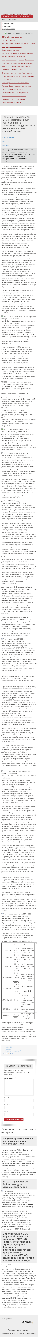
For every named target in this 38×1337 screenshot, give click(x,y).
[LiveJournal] (12, 1053)
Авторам (5, 14)
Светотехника (27, 73)
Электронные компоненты (11, 102)
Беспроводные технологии (12, 47)
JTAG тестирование (9, 40)
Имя (6, 1098)
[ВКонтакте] (4, 1053)
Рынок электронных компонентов (21, 86)
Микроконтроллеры (9, 66)
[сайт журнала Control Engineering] (6, 1326)
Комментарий (10, 1078)
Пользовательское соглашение (19, 1330)
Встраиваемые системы (10, 50)
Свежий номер (9, 23)
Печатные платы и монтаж (24, 76)
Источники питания (9, 63)
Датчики (23, 53)
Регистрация (12, 19)
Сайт (6, 1112)
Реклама (28, 14)
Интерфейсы (29, 60)
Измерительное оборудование (13, 60)
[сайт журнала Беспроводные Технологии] (27, 1322)
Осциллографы (7, 76)
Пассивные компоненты (26, 63)
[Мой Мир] (10, 1053)
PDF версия (6, 146)
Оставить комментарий (13, 1051)
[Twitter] (6, 1053)
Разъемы (5, 86)
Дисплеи (30, 53)
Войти (4, 19)
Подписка (7, 26)
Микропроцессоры (24, 66)
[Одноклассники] (8, 1053)
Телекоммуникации (9, 99)
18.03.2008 (8, 1047)
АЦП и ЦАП (31, 43)
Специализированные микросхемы (15, 93)
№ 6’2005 (5, 141)
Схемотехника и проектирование (14, 96)
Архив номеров (9, 29)
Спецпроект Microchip (9, 17)
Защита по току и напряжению (13, 57)
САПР (4, 89)
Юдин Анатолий (8, 137)
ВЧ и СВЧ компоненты (10, 53)
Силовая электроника (15, 89)
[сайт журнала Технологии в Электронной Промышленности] (31, 1318)
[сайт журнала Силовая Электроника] (19, 1318)
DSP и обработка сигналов (12, 37)
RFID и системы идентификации (14, 43)
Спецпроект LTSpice (25, 17)
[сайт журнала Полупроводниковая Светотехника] (12, 1322)
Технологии (21, 99)
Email (7, 1105)
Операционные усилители (11, 73)
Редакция (12, 14)
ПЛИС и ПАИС (7, 79)
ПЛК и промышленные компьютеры (15, 83)
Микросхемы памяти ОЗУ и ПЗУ (14, 70)
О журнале (20, 14)
